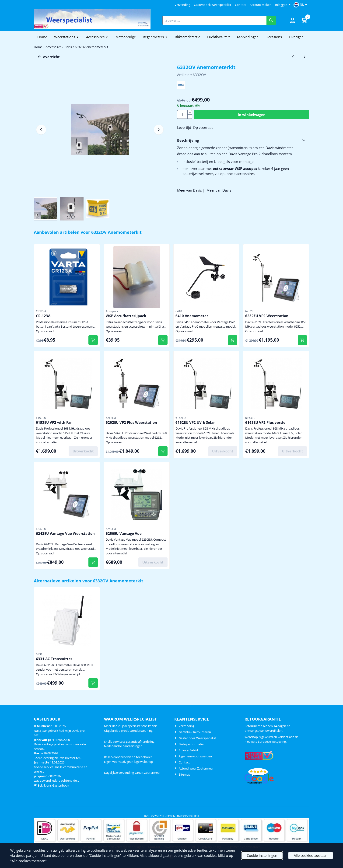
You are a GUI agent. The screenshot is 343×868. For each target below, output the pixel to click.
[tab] (243, 140)
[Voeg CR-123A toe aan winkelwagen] (93, 340)
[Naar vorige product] (293, 57)
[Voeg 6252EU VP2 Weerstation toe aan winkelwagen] (302, 340)
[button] (301, 4)
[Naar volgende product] (304, 57)
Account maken (260, 5)
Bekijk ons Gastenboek (53, 785)
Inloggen (281, 5)
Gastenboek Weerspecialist (212, 5)
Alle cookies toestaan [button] (310, 855)
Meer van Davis (189, 190)
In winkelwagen (252, 114)
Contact (240, 5)
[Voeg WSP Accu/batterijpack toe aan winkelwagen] (163, 340)
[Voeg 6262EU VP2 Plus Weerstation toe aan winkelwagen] (163, 451)
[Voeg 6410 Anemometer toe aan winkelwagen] (233, 340)
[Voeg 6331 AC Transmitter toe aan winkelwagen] (93, 683)
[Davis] (181, 87)
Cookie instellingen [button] (262, 855)
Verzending (182, 5)
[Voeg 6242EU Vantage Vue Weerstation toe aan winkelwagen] (93, 562)
